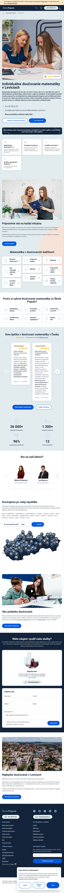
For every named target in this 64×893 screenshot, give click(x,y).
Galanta (32, 515)
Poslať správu (53, 723)
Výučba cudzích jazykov (8, 831)
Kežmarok (5, 517)
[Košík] (41, 8)
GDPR (3, 858)
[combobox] (46, 707)
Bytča (57, 513)
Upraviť (25, 885)
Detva (8, 515)
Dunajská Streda (24, 515)
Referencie (36, 828)
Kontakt (4, 849)
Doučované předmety (11, 12)
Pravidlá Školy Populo (8, 852)
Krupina (23, 517)
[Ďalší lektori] (57, 475)
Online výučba (6, 834)
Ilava (55, 515)
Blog (3, 840)
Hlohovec (43, 515)
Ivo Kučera (43, 480)
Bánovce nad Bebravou (8, 513)
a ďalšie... (27, 517)
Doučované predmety (8, 825)
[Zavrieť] (62, 2)
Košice (17, 517)
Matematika (21, 12)
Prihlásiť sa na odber (47, 861)
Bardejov (39, 513)
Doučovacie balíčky (7, 828)
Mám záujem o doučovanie (23, 407)
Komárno (11, 517)
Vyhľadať (39, 524)
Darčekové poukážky (38, 837)
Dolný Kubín (15, 515)
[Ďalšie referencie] (57, 371)
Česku (12, 864)
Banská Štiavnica (31, 513)
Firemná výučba (6, 843)
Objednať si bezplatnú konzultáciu (16, 120)
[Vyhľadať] (36, 8)
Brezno (52, 513)
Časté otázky (36, 831)
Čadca (4, 515)
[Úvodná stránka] (8, 8)
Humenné (50, 515)
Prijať (53, 885)
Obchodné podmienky (8, 855)
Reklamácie (5, 861)
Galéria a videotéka (38, 840)
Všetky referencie (43, 407)
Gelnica (38, 515)
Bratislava (46, 513)
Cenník (35, 825)
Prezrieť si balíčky (9, 243)
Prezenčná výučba (7, 837)
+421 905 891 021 (39, 120)
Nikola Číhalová (21, 480)
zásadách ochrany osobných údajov (28, 879)
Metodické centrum (38, 834)
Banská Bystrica (20, 513)
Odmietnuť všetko (39, 885)
